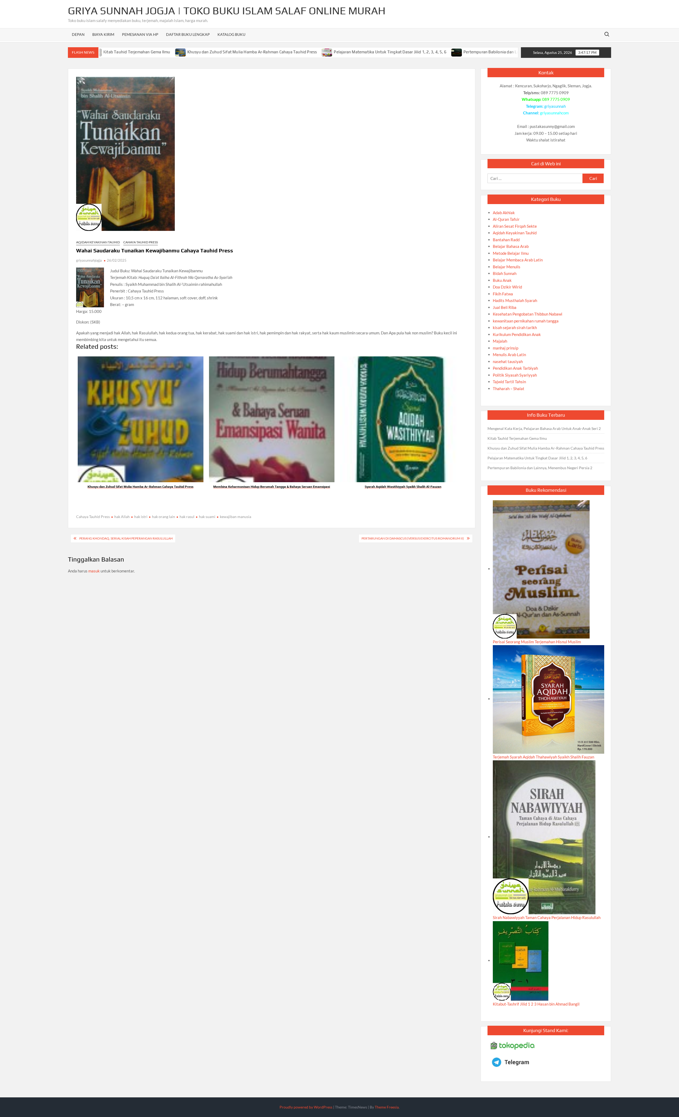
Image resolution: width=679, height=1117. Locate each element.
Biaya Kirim (103, 34)
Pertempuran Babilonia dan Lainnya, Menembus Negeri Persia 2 (478, 52)
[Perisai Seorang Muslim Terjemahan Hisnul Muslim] (541, 568)
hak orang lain (163, 516)
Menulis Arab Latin (509, 354)
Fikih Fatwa (503, 293)
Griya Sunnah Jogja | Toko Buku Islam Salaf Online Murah (226, 11)
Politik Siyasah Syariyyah (515, 375)
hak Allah (122, 516)
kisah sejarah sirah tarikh (515, 327)
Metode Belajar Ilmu (511, 253)
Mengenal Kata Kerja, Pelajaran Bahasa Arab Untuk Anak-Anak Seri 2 (544, 428)
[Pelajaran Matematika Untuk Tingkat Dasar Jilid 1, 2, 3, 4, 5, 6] (284, 51)
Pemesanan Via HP (140, 34)
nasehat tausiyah (508, 361)
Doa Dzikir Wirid (507, 286)
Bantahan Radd (506, 239)
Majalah (500, 341)
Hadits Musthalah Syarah (515, 300)
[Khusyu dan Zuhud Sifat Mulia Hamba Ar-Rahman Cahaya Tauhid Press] (137, 51)
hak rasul (187, 516)
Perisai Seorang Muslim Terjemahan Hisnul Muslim (537, 641)
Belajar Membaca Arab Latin (518, 259)
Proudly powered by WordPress (306, 1107)
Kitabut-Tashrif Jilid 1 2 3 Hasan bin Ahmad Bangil (536, 1004)
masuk (94, 570)
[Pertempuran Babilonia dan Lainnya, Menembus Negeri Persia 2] (414, 51)
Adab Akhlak (504, 212)
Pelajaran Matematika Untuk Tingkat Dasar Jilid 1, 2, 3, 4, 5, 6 (347, 52)
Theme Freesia (387, 1107)
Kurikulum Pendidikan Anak (517, 334)
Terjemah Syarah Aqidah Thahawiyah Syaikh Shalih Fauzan (543, 756)
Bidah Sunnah (504, 273)
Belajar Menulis (506, 266)
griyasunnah (555, 106)
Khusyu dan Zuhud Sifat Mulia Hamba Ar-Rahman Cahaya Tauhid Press (209, 52)
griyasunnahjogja (89, 260)
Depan (78, 34)
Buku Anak (502, 280)
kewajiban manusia (235, 516)
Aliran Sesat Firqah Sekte (515, 226)
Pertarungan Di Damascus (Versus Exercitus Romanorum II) (413, 538)
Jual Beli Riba (504, 307)
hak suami (207, 516)
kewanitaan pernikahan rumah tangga (526, 320)
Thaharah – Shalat (508, 388)
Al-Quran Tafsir (506, 219)
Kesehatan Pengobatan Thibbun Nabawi (527, 314)
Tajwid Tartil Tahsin (509, 381)
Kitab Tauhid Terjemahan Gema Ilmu (517, 438)
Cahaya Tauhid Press (140, 242)
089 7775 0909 (556, 99)
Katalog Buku (231, 34)
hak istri (140, 516)
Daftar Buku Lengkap (188, 34)
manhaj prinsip (505, 348)
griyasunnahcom (554, 112)
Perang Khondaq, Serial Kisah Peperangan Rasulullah (126, 538)
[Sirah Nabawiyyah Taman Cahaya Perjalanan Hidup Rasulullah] (544, 836)
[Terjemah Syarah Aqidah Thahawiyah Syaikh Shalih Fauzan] (548, 698)
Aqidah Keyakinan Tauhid (98, 242)
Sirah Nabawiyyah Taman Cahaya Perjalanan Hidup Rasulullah (546, 917)
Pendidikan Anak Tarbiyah (515, 368)
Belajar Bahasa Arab (511, 246)
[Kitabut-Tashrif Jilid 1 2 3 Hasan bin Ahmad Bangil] (521, 960)
